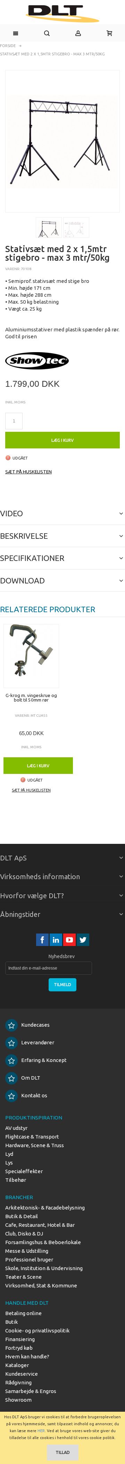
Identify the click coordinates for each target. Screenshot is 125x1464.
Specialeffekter (24, 1171)
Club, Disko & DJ (24, 1234)
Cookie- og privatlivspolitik (37, 1330)
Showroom (18, 1400)
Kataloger (17, 1365)
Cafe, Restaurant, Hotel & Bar (40, 1225)
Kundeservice (21, 1374)
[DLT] (62, 14)
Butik (11, 1322)
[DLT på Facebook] (43, 940)
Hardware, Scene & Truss (34, 1145)
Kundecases (35, 1025)
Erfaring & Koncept (44, 1060)
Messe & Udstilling (26, 1251)
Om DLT (30, 1078)
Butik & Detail (21, 1216)
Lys (9, 1163)
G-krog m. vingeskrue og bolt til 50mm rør (31, 698)
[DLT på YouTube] (70, 940)
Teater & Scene (23, 1277)
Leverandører (37, 1042)
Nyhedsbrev (62, 956)
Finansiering (20, 1339)
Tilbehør (15, 1180)
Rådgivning (18, 1382)
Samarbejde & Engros (30, 1391)
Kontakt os (34, 1095)
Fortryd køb (19, 1348)
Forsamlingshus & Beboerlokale (43, 1242)
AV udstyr (16, 1128)
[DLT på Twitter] (83, 940)
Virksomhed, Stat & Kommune (41, 1285)
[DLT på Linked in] (56, 940)
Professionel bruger (29, 1259)
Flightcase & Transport (32, 1137)
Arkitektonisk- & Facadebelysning (45, 1208)
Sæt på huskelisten (28, 471)
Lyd (9, 1154)
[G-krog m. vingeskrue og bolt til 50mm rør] (31, 656)
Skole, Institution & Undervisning (44, 1268)
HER (41, 1431)
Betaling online (23, 1313)
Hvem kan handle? (27, 1356)
